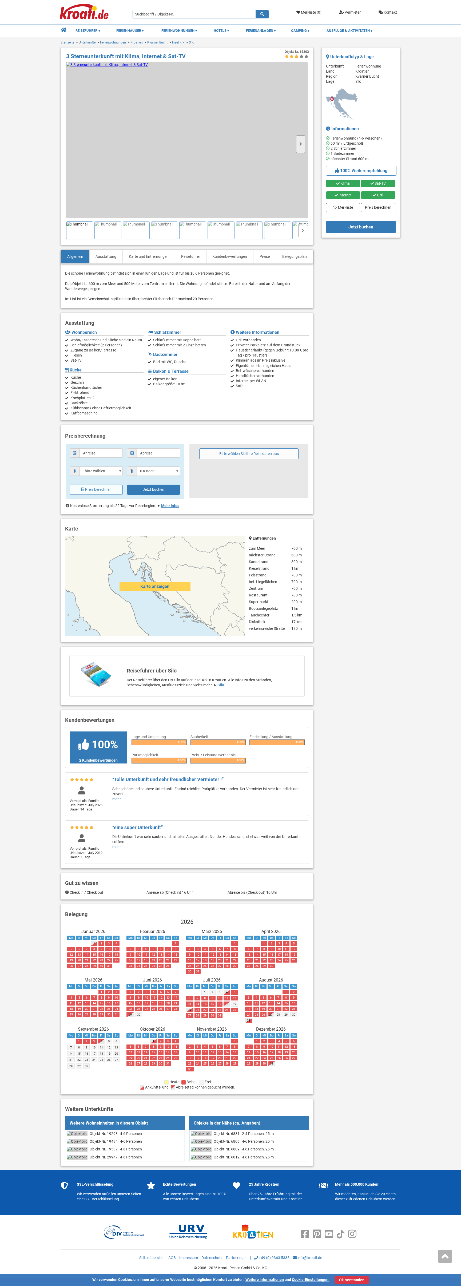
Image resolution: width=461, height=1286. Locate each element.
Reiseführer (190, 256)
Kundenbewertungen (229, 256)
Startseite (67, 42)
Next (300, 144)
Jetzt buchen (153, 489)
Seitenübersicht (152, 1258)
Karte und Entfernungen (149, 256)
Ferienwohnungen (113, 42)
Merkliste (344, 206)
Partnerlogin (236, 1258)
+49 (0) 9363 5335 (273, 1258)
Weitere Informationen (264, 1279)
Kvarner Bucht (157, 42)
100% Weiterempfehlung (363, 170)
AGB (172, 1258)
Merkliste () (310, 12)
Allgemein (75, 256)
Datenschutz (211, 1258)
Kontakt (390, 12)
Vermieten (352, 12)
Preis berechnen (98, 489)
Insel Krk (178, 42)
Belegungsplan (294, 256)
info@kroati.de (309, 1258)
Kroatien (136, 42)
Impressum (188, 1258)
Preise (265, 256)
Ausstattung (106, 256)
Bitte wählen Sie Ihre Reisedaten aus (249, 454)
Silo (191, 42)
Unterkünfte (87, 42)
